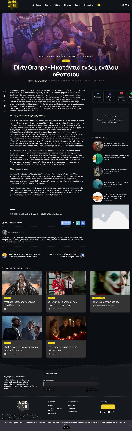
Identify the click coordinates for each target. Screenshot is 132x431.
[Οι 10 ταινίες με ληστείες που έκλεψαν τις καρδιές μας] (66, 283)
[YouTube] (126, 5)
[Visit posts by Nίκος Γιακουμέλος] (4, 232)
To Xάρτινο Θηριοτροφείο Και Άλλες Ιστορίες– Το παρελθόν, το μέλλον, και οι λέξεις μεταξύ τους (116, 196)
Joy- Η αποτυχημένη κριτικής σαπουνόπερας (62, 348)
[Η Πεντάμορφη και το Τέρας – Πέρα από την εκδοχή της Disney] (98, 184)
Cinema (65, 61)
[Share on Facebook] (4, 96)
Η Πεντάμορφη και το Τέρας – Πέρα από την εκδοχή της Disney (116, 183)
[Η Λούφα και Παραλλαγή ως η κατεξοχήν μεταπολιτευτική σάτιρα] (98, 146)
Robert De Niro (42, 214)
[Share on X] (4, 100)
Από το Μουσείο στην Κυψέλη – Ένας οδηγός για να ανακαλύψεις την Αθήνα (116, 157)
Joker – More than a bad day (105, 301)
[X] (123, 5)
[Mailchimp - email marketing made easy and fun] (92, 391)
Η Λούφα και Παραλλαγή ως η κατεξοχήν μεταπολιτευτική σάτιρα (116, 145)
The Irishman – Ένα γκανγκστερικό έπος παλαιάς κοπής (21, 348)
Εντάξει (66, 428)
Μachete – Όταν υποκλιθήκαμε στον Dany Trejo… (19, 303)
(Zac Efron (22, 214)
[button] (33, 5)
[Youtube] (121, 96)
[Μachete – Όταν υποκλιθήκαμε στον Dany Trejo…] (22, 283)
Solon (8, 354)
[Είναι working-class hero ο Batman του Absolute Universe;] (98, 171)
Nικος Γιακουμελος (40, 81)
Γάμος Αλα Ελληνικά (55, 214)
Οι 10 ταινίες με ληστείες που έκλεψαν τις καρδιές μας (62, 303)
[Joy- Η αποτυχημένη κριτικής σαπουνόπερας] (66, 328)
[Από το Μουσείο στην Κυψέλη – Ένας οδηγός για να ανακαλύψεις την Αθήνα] (98, 158)
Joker (102, 298)
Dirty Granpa (31, 214)
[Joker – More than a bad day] (110, 283)
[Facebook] (121, 5)
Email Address (48, 380)
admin (8, 309)
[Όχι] (129, 426)
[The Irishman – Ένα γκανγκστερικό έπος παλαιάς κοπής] (22, 328)
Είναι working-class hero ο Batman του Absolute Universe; (115, 170)
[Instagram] (128, 5)
